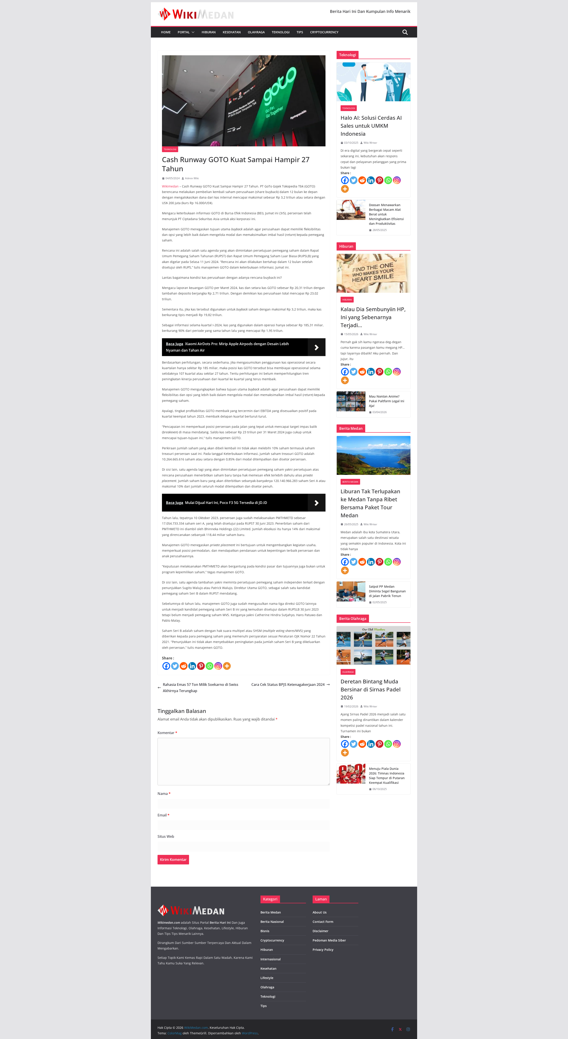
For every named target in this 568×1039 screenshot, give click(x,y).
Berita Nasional (272, 922)
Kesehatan (232, 32)
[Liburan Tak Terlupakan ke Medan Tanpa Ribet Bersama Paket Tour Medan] (373, 455)
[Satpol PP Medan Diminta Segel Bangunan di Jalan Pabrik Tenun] (351, 594)
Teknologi (281, 32)
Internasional (270, 959)
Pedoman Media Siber (329, 940)
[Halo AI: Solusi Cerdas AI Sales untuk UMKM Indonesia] (373, 81)
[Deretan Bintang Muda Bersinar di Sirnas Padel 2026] (373, 645)
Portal (184, 32)
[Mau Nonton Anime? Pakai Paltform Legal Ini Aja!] (351, 404)
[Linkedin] (192, 666)
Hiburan (209, 32)
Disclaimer (320, 931)
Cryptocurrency (324, 32)
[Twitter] (175, 666)
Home (166, 32)
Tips (300, 32)
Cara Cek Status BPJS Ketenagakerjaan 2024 (288, 684)
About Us (320, 912)
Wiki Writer (370, 143)
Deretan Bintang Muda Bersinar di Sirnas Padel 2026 (370, 689)
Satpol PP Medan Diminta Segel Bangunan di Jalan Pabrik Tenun (387, 591)
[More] (227, 666)
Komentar (167, 732)
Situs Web (166, 836)
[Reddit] (183, 666)
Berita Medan (350, 481)
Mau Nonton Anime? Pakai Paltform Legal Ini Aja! (386, 401)
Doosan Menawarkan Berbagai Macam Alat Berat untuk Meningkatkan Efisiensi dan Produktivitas (386, 214)
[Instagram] (218, 666)
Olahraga (256, 32)
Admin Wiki (192, 178)
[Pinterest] (201, 666)
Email (164, 815)
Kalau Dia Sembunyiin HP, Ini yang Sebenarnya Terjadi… (373, 317)
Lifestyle (266, 978)
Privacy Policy (323, 949)
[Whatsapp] (209, 666)
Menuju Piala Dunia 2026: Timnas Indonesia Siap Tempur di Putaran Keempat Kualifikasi (387, 775)
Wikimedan (170, 186)
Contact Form (323, 922)
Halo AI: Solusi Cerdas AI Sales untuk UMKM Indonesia (371, 125)
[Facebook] (166, 666)
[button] (192, 32)
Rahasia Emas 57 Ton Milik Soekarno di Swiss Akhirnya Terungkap (200, 687)
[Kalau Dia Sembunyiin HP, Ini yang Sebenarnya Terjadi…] (373, 273)
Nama (164, 793)
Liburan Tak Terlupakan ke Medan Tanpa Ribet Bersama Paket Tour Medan (370, 503)
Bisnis (264, 931)
